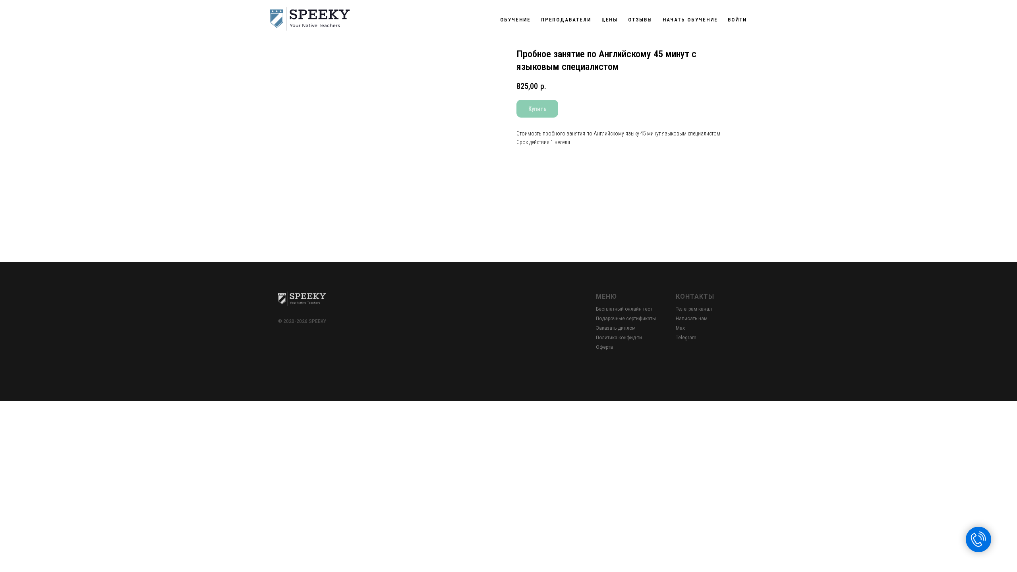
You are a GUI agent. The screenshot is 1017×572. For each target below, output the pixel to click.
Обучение (515, 20)
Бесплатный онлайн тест (624, 309)
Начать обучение (690, 20)
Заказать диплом (616, 328)
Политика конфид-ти (619, 337)
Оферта (604, 347)
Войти (737, 20)
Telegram (686, 337)
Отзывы (640, 20)
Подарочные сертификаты (626, 318)
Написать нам (692, 318)
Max (680, 328)
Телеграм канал (694, 309)
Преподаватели (566, 20)
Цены (609, 20)
